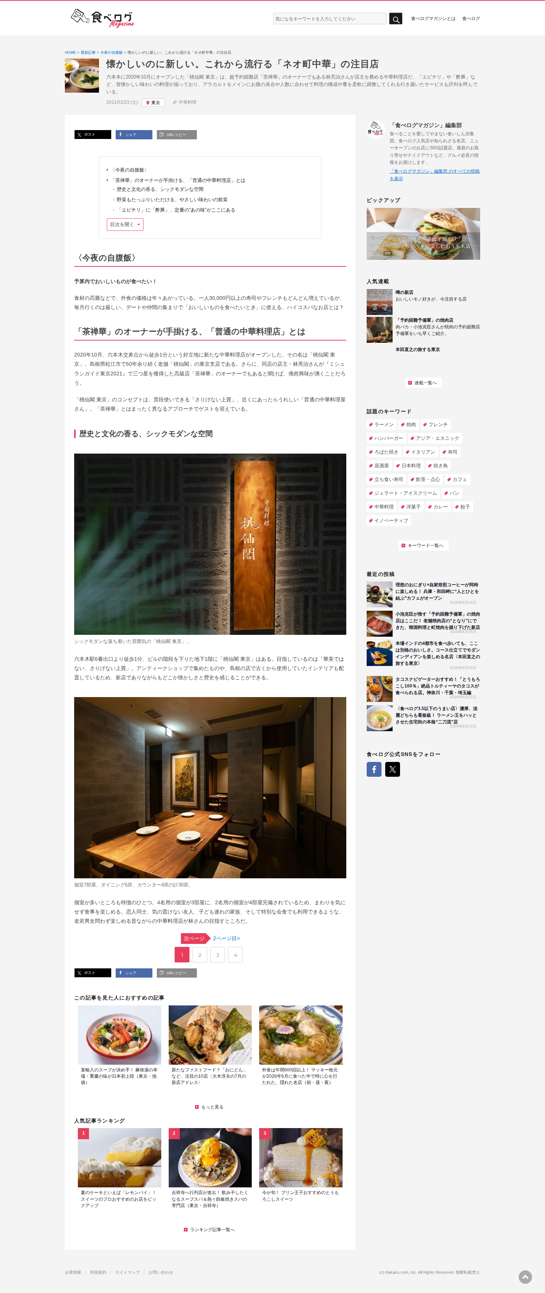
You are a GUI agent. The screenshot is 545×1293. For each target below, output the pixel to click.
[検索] (395, 18)
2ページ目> (212, 938)
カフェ (460, 479)
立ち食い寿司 (388, 479)
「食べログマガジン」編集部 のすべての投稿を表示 (435, 175)
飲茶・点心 (428, 479)
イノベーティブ (391, 520)
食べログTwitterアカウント (392, 769)
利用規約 (98, 1272)
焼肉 (411, 424)
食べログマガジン (102, 18)
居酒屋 (381, 465)
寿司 (453, 452)
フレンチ (438, 424)
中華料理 (187, 102)
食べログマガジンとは (433, 18)
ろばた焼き (386, 452)
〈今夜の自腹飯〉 (129, 170)
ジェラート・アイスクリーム (405, 493)
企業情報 (73, 1272)
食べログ (471, 18)
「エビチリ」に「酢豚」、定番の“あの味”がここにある (176, 210)
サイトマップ (127, 1272)
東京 (155, 102)
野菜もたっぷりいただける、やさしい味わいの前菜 (172, 199)
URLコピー (175, 135)
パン (454, 493)
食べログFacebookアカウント (374, 769)
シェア (130, 135)
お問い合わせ (161, 1272)
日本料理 (411, 465)
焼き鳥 (440, 465)
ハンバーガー (388, 438)
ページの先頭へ (525, 1277)
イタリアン (423, 452)
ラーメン (384, 424)
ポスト (89, 134)
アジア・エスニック (437, 438)
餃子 (465, 507)
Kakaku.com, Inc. (401, 1272)
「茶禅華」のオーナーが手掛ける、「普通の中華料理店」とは (177, 180)
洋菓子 (413, 507)
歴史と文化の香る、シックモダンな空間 (160, 189)
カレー (440, 507)
